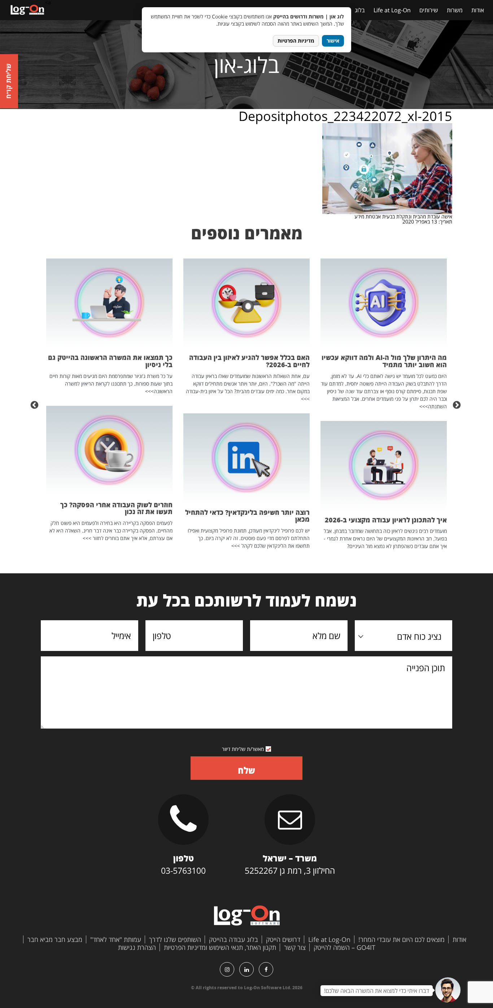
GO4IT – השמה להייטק (344, 947)
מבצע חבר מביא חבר (54, 939)
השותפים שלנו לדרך (175, 939)
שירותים (428, 10)
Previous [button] (457, 404)
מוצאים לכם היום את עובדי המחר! (401, 939)
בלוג (360, 10)
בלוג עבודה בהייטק (233, 939)
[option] (383, 404)
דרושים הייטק (283, 939)
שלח (246, 770)
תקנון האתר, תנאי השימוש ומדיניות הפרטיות (220, 947)
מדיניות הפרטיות (296, 40)
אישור (333, 40)
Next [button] (35, 404)
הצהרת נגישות (137, 947)
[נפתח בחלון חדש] (266, 969)
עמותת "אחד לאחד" (115, 939)
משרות (455, 10)
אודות (477, 10)
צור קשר (295, 947)
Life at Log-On (392, 10)
